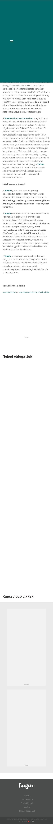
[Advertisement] (25, 475)
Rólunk (27, 796)
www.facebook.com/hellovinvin (34, 292)
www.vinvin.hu (9, 292)
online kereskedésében (19, 118)
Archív (27, 807)
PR (33, 821)
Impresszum (27, 799)
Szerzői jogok (27, 803)
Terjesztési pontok (27, 811)
